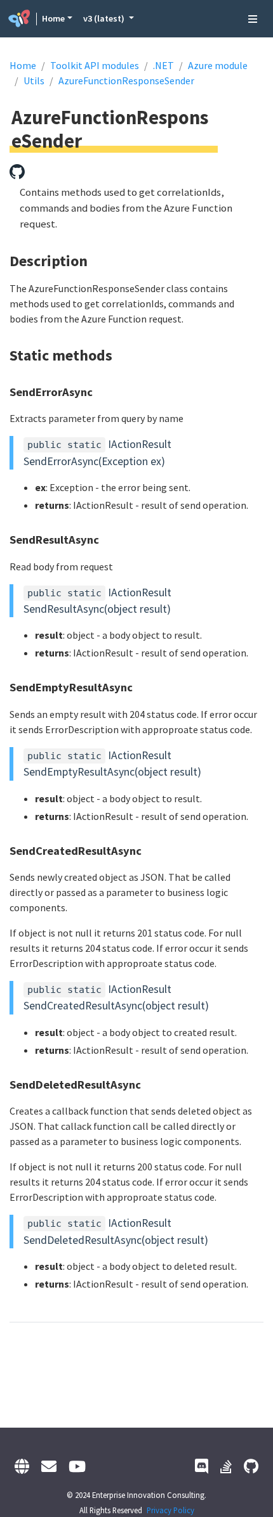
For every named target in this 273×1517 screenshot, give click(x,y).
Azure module (218, 65)
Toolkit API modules (94, 65)
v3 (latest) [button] (104, 18)
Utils (33, 80)
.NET (163, 65)
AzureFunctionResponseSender (126, 80)
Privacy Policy (170, 1510)
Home (53, 18)
